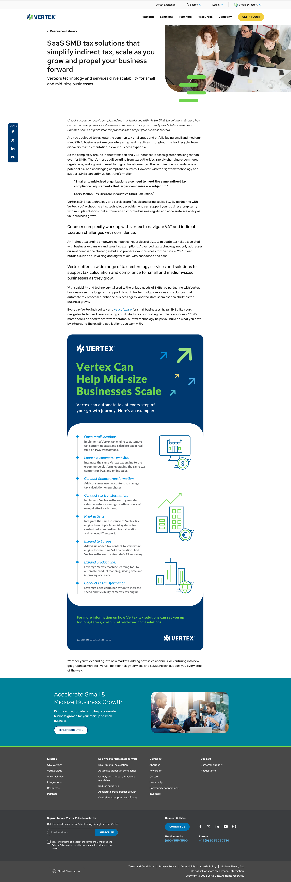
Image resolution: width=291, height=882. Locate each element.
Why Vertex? (54, 764)
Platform (147, 16)
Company (225, 16)
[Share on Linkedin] (13, 148)
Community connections (164, 788)
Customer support (211, 764)
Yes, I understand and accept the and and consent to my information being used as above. (82, 845)
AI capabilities (55, 776)
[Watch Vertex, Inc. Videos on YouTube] (225, 826)
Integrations (54, 782)
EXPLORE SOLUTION (70, 730)
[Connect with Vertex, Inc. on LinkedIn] (217, 826)
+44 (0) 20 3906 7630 (214, 840)
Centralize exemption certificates (117, 797)
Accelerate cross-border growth (117, 791)
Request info (208, 770)
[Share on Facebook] (13, 132)
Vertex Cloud (54, 770)
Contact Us (177, 826)
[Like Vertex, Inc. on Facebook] (200, 826)
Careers (154, 776)
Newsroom (156, 770)
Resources (205, 16)
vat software (123, 309)
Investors (155, 793)
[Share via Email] (13, 157)
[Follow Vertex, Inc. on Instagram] (234, 826)
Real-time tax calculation (113, 764)
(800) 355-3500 (176, 840)
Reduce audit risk (108, 786)
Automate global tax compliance (117, 770)
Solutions (166, 16)
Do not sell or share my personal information (217, 871)
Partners (185, 16)
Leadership (156, 782)
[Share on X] (13, 140)
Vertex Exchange (165, 4)
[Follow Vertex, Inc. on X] (209, 826)
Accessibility (188, 866)
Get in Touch (251, 16)
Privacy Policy (59, 845)
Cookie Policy (208, 866)
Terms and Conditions (97, 842)
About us (155, 764)
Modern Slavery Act (232, 866)
